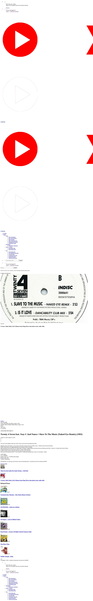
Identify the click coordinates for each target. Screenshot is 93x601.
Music (4, 234)
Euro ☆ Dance (9, 247)
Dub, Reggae (11, 239)
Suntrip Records (12, 256)
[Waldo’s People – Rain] (4, 553)
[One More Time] (4, 541)
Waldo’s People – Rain (7, 556)
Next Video (3, 473)
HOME (5, 233)
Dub (7, 236)
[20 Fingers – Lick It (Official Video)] (4, 516)
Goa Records (11, 254)
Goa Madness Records (13, 253)
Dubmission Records (13, 242)
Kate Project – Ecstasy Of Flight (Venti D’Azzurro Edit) (16, 531)
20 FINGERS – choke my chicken (10, 507)
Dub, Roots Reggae (13, 240)
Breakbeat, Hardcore (13, 245)
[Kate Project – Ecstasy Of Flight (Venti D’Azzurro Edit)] (4, 529)
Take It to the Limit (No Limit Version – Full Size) (14, 470)
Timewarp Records (13, 258)
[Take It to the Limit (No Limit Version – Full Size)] (3, 468)
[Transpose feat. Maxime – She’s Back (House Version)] (4, 492)
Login (7, 11)
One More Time (5, 544)
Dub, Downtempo (13, 238)
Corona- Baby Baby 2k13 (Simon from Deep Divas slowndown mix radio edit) (22, 480)
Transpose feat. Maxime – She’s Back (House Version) (15, 494)
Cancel (2, 421)
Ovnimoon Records (13, 255)
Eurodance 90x (12, 248)
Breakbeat (8, 244)
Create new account (14, 11)
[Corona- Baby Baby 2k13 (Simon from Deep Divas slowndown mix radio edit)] (3, 477)
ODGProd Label (12, 243)
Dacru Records (12, 252)
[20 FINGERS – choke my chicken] (4, 504)
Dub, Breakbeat (12, 237)
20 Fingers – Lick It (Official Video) (10, 519)
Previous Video (4, 463)
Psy (7, 250)
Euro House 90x (12, 249)
